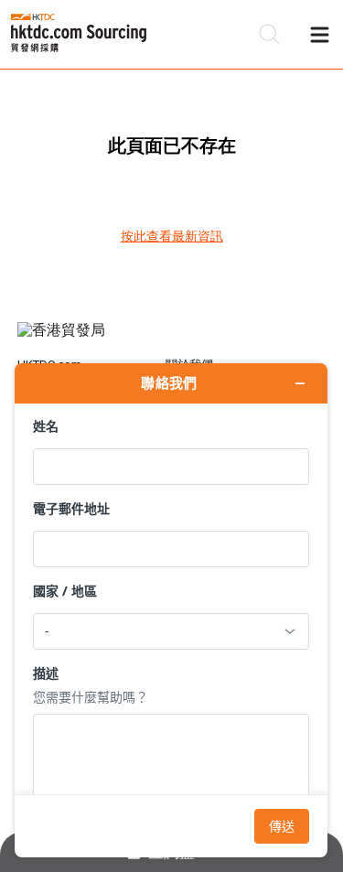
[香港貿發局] (172, 339)
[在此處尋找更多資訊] (171, 610)
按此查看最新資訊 (172, 236)
